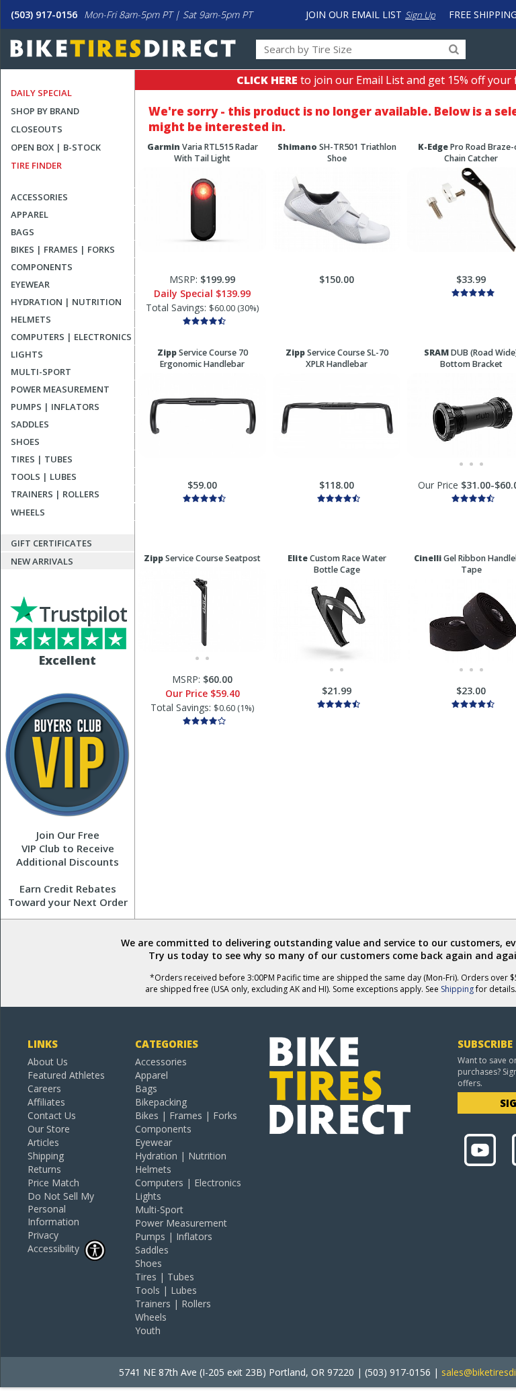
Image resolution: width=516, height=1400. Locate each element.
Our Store (49, 1128)
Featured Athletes (66, 1075)
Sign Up (420, 15)
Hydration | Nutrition (66, 302)
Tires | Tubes (42, 459)
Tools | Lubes (44, 476)
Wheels (28, 512)
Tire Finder (36, 165)
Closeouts (36, 129)
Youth (148, 1330)
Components (42, 267)
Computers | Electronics (71, 337)
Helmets (31, 319)
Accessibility (53, 1248)
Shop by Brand (45, 111)
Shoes (25, 442)
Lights (27, 354)
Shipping (457, 989)
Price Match (53, 1182)
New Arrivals (42, 561)
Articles (43, 1142)
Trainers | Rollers (55, 494)
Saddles (30, 424)
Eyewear (30, 284)
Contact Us (52, 1115)
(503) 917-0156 (44, 14)
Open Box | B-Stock (56, 147)
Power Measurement (60, 389)
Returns (44, 1169)
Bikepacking (161, 1102)
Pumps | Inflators (55, 407)
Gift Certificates (51, 543)
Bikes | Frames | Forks (63, 249)
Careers (44, 1088)
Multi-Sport (41, 372)
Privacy (43, 1235)
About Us (48, 1061)
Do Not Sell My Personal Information (61, 1209)
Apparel (29, 214)
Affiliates (46, 1102)
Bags (22, 232)
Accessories (39, 197)
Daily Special (41, 93)
